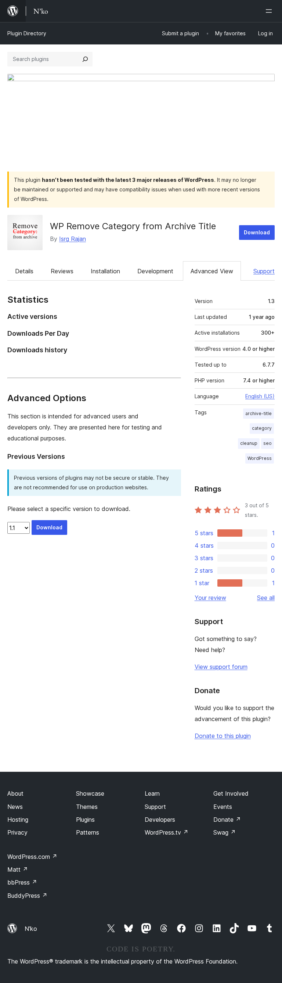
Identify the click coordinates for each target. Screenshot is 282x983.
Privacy (17, 832)
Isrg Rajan (72, 238)
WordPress (259, 458)
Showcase (90, 793)
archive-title (258, 413)
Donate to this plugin (223, 735)
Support (264, 271)
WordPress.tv (166, 832)
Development (155, 271)
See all (266, 597)
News (15, 806)
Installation (105, 271)
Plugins (85, 819)
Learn (152, 793)
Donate (227, 819)
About (15, 793)
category (262, 428)
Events (222, 806)
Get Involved (231, 793)
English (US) (260, 396)
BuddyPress (27, 895)
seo (267, 443)
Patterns (87, 832)
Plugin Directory (26, 33)
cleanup (248, 443)
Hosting (17, 819)
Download (257, 232)
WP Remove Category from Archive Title (133, 226)
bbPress (22, 882)
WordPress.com (32, 856)
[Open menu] (270, 11)
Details (24, 271)
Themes (87, 806)
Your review (210, 597)
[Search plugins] (85, 59)
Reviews (62, 271)
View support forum (221, 666)
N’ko (31, 928)
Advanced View (212, 271)
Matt (17, 869)
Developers (160, 819)
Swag (224, 832)
